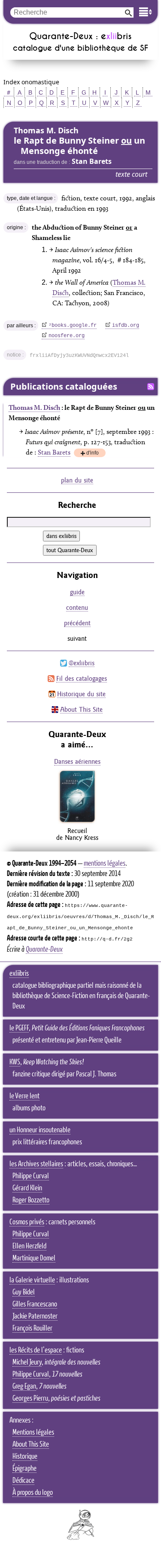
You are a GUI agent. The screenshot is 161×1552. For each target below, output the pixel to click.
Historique (24, 1456)
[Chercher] (128, 12)
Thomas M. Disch (34, 407)
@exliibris (81, 663)
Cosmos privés (26, 1222)
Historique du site (81, 694)
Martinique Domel (33, 1258)
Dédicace (23, 1480)
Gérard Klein (27, 1188)
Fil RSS (150, 386)
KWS (14, 1062)
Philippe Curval (30, 1176)
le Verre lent (24, 1096)
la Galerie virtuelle (32, 1280)
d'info (92, 453)
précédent (77, 623)
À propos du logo (32, 1493)
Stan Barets (54, 452)
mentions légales (104, 863)
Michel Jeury (27, 1362)
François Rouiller (32, 1328)
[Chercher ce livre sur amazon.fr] (77, 822)
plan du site (77, 480)
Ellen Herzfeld (29, 1246)
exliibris (19, 973)
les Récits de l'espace (35, 1350)
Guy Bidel (23, 1292)
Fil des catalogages (81, 678)
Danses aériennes (77, 761)
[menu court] (145, 11)
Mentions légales (33, 1432)
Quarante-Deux (44, 949)
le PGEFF (19, 1028)
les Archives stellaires (36, 1164)
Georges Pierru (30, 1398)
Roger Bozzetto (30, 1200)
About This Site (81, 709)
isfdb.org (125, 326)
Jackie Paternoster (35, 1316)
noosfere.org (67, 336)
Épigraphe (24, 1468)
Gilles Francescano (34, 1304)
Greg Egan (24, 1386)
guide (77, 592)
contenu (77, 607)
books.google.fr (73, 326)
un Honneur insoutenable (39, 1130)
